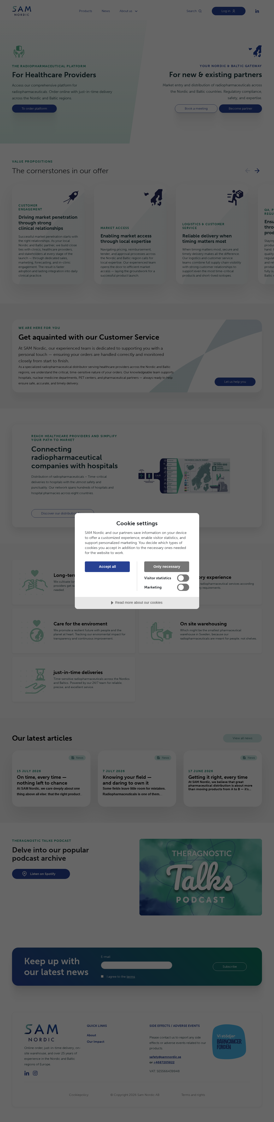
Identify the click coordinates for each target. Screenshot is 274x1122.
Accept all (107, 567)
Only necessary (166, 567)
